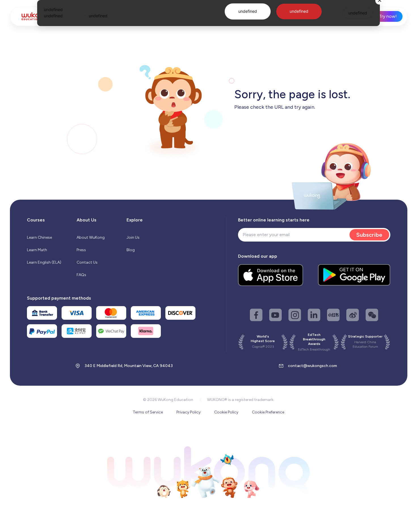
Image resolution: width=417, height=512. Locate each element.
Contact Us (87, 262)
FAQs (81, 274)
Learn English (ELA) (44, 262)
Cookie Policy (226, 412)
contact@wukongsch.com (312, 365)
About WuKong (91, 237)
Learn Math (37, 250)
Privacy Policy (188, 412)
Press (81, 250)
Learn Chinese (39, 237)
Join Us (133, 237)
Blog (131, 250)
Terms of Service (148, 412)
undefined (247, 11)
